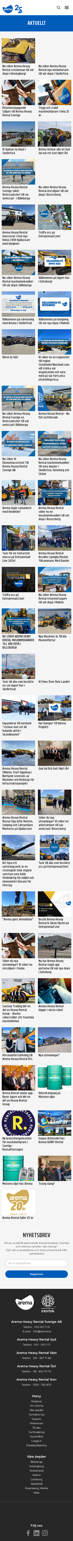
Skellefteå (36, 1483)
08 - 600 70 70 (42, 1371)
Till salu (36, 1427)
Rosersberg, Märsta (36, 1488)
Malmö (36, 1475)
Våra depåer (36, 1410)
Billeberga (36, 1461)
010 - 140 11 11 (42, 1344)
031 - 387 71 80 (42, 1358)
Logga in (36, 1440)
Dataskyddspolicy (36, 1445)
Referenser (36, 1423)
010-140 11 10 (42, 1327)
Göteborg (36, 1479)
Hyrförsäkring (36, 1432)
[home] (12, 7)
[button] (67, 7)
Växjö (36, 1492)
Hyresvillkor (36, 1436)
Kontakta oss (36, 1414)
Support (36, 1418)
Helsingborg (36, 1466)
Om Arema (36, 1405)
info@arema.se (42, 1331)
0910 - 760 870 (42, 1384)
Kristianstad (36, 1470)
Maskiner (36, 1401)
